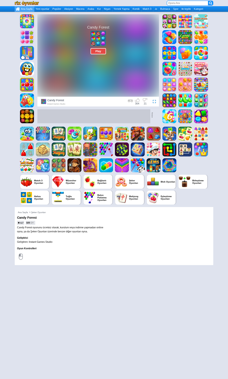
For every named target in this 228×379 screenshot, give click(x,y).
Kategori (198, 9)
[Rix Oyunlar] (27, 3)
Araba (90, 9)
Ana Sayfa (26, 9)
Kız (99, 9)
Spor (175, 9)
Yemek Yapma (122, 9)
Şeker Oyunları (38, 212)
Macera (80, 9)
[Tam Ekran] (153, 102)
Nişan (107, 9)
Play (98, 51)
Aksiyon (68, 9)
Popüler (56, 9)
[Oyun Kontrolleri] (130, 102)
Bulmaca (165, 9)
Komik (136, 9)
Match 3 (147, 9)
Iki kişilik (186, 9)
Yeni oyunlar (42, 9)
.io (155, 9)
